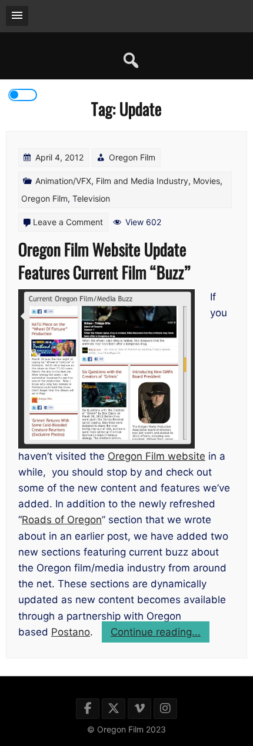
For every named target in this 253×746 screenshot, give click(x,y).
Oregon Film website (156, 456)
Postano (70, 632)
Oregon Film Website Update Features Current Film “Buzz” (104, 260)
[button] (17, 16)
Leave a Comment (68, 222)
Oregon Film (132, 157)
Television (91, 198)
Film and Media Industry (142, 181)
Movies (206, 181)
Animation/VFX (63, 181)
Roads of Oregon (62, 520)
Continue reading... (160, 634)
